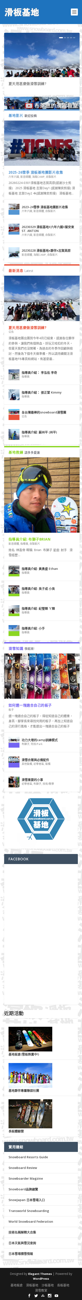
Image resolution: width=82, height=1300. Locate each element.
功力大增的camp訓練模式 (40, 740)
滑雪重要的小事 (32, 780)
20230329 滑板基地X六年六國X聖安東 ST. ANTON (48, 229)
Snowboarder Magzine (26, 1178)
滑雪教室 (41, 1290)
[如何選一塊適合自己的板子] (42, 676)
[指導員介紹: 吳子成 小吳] (14, 590)
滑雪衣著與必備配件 (35, 760)
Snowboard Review (23, 1168)
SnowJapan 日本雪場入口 (27, 1200)
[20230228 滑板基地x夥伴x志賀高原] (14, 252)
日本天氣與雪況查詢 (22, 1243)
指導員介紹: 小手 (33, 628)
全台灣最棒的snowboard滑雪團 (44, 412)
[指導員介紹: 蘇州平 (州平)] (14, 434)
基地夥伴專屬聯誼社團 (24, 1090)
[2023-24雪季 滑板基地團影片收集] (14, 209)
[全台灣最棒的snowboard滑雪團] (14, 414)
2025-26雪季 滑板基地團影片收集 (36, 172)
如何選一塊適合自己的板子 (30, 705)
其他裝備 (27, 764)
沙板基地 (48, 1285)
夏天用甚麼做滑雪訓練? (28, 83)
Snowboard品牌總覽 (23, 1189)
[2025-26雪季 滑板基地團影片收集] (42, 143)
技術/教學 (48, 784)
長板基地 (63, 1285)
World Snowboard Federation (31, 1221)
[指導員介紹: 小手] (14, 630)
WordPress (41, 1279)
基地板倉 (16, 1285)
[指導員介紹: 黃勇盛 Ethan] (14, 570)
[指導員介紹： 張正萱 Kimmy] (14, 394)
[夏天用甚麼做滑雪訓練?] (42, 298)
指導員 (26, 377)
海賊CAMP (38, 177)
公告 (11, 332)
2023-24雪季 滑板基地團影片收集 (45, 207)
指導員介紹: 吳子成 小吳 (38, 588)
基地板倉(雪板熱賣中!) (24, 1054)
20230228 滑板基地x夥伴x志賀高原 (46, 250)
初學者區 (38, 764)
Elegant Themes (40, 1274)
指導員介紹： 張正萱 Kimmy (42, 392)
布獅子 (26, 744)
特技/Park (36, 744)
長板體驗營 (16, 1131)
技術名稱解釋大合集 (22, 1232)
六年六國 (14, 177)
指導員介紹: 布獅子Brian (30, 539)
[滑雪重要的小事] (14, 781)
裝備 (48, 764)
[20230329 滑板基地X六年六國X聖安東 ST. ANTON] (14, 229)
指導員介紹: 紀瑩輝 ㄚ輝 (38, 608)
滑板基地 (32, 1285)
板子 (11, 710)
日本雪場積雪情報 (21, 1254)
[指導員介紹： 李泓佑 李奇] (14, 374)
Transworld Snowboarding (29, 1211)
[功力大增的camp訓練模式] (14, 742)
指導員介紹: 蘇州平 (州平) (39, 432)
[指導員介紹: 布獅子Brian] (42, 495)
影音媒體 (25, 177)
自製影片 (51, 177)
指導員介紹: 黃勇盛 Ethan (40, 569)
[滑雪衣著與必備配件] (14, 762)
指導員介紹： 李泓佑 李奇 (39, 372)
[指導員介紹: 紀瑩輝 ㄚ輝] (14, 610)
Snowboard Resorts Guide (28, 1157)
